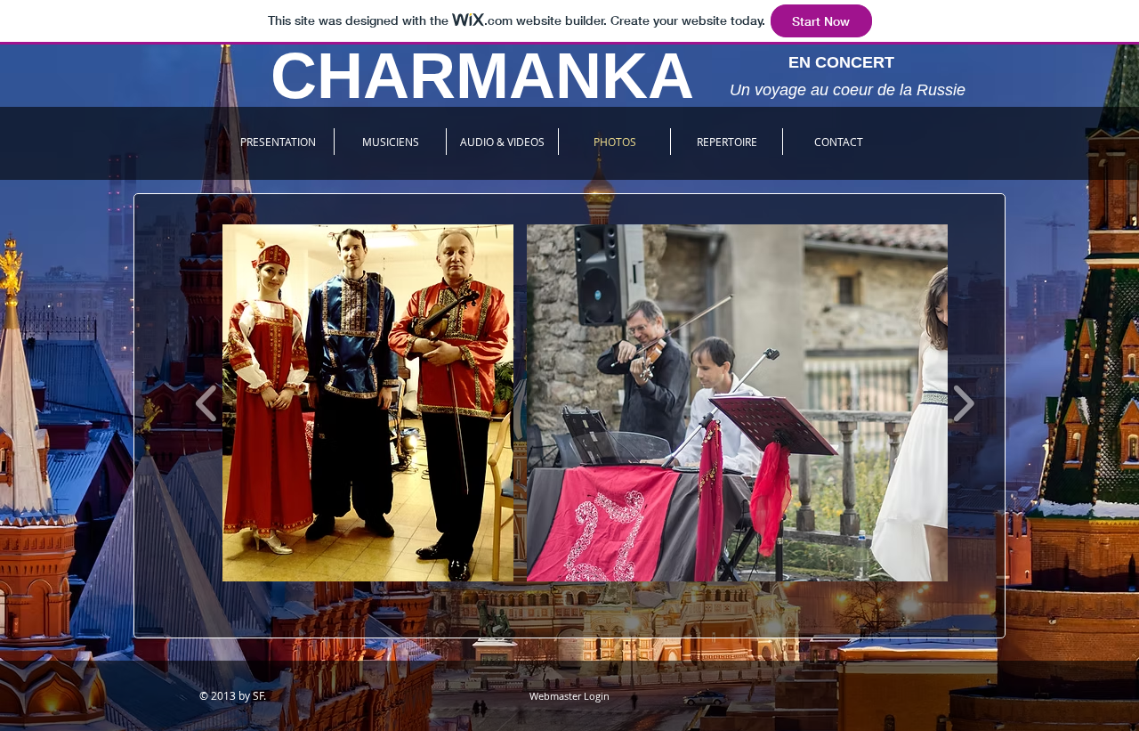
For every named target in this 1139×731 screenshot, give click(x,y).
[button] (367, 402)
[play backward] (207, 403)
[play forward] (963, 403)
